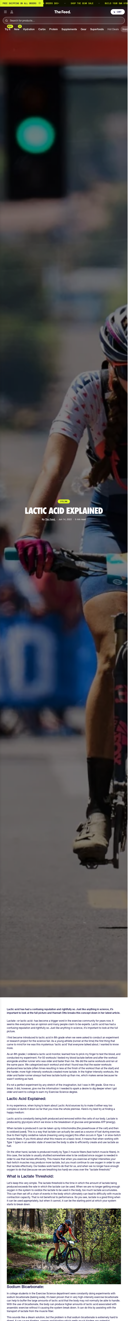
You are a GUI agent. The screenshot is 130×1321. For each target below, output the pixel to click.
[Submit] (6, 20)
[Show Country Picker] (40, 3)
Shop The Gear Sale (60, 3)
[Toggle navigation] (5, 12)
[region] (64, 3)
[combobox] (64, 20)
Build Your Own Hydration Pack (101, 3)
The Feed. (50, 519)
